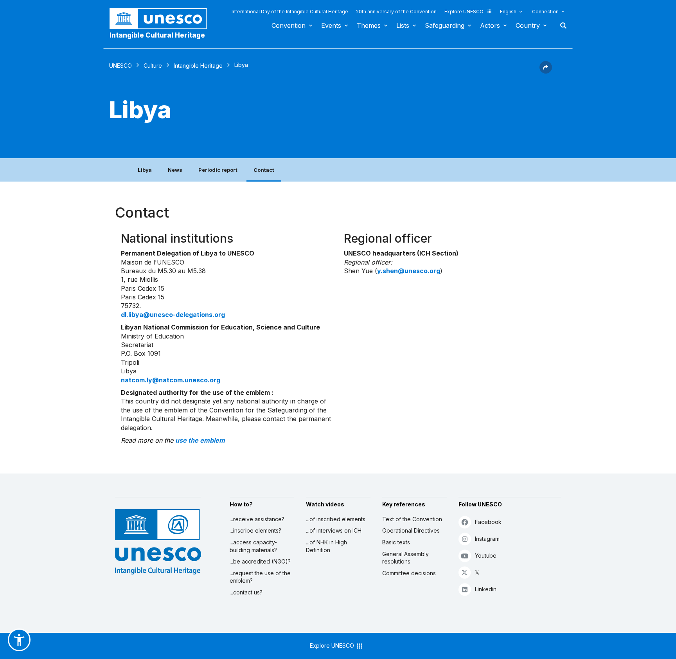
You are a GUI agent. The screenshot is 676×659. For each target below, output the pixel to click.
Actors (490, 25)
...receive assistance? (257, 519)
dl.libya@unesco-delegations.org (173, 315)
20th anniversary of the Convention (396, 11)
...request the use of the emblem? (260, 577)
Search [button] (561, 25)
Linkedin (485, 589)
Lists (402, 25)
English (508, 11)
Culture (153, 65)
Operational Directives (411, 530)
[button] (545, 71)
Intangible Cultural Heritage (157, 35)
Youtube (485, 555)
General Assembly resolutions (405, 558)
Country (528, 25)
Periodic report (217, 170)
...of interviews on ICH (333, 530)
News (175, 170)
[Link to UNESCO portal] (162, 18)
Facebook (488, 522)
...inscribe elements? (255, 530)
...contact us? (246, 592)
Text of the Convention (412, 519)
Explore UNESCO (464, 11)
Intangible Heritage (198, 65)
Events (331, 25)
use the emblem (200, 440)
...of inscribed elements (335, 519)
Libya (145, 170)
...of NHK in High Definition (326, 546)
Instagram (487, 538)
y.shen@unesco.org (408, 271)
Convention (288, 25)
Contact (264, 170)
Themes (369, 25)
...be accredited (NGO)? (260, 561)
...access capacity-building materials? (253, 546)
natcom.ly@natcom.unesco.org (170, 380)
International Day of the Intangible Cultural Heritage (290, 11)
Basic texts (396, 542)
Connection (545, 11)
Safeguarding (444, 25)
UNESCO (120, 65)
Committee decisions (409, 573)
